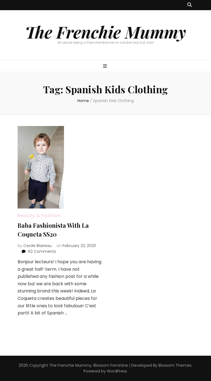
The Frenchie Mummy (105, 32)
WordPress (117, 371)
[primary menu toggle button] (105, 66)
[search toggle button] (189, 5)
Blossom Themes (175, 365)
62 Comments (42, 251)
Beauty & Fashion (39, 215)
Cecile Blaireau (37, 245)
